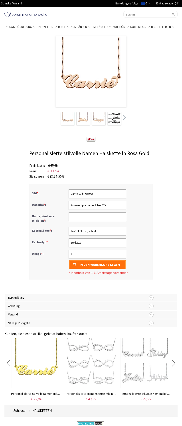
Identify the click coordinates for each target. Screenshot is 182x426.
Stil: (36, 193)
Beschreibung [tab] (16, 298)
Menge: (38, 254)
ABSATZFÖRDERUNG (19, 27)
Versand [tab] (13, 314)
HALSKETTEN (46, 27)
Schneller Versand (11, 3)
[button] (8, 363)
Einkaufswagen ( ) (167, 3)
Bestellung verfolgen (127, 3)
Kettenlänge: (42, 231)
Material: (39, 205)
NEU (172, 27)
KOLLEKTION (139, 27)
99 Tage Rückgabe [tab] (19, 323)
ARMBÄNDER (79, 27)
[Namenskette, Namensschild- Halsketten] (25, 14)
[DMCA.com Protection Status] (90, 423)
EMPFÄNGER (100, 27)
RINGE (62, 27)
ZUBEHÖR (120, 27)
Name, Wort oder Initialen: (43, 218)
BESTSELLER (159, 27)
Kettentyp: (40, 242)
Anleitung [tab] (14, 306)
